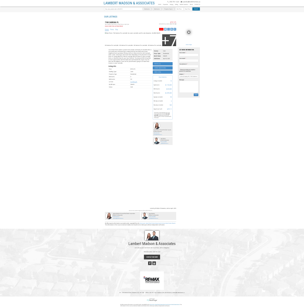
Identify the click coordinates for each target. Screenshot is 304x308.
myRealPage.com (152, 300)
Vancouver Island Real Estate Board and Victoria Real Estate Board (157, 223)
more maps (189, 44)
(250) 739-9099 (164, 141)
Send (196, 94)
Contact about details (160, 68)
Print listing (157, 72)
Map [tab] (116, 29)
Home (159, 4)
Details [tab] (107, 29)
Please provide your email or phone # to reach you (187, 70)
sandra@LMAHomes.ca (158, 134)
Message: (181, 79)
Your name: (182, 52)
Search (196, 9)
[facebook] (150, 263)
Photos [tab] (112, 29)
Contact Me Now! (152, 257)
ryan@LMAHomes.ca (164, 143)
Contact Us (197, 4)
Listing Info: (112, 66)
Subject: (181, 74)
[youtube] (154, 263)
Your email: (182, 58)
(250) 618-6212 (157, 133)
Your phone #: (183, 64)
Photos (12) (157, 64)
